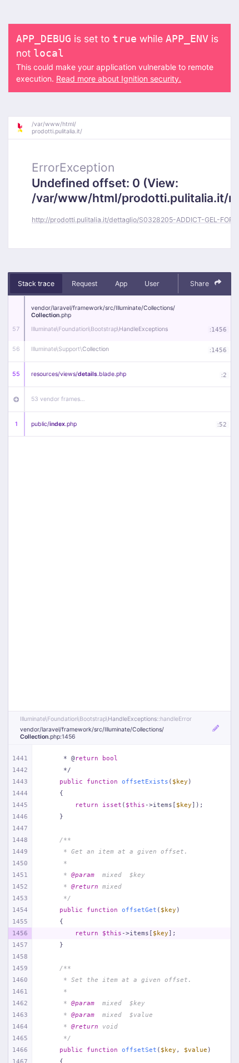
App (121, 283)
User (152, 283)
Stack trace (36, 283)
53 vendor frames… (58, 399)
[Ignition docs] (24, 128)
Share (200, 283)
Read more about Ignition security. (118, 78)
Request (84, 283)
